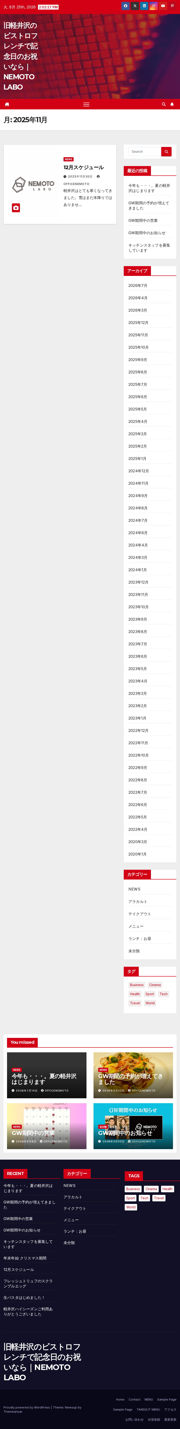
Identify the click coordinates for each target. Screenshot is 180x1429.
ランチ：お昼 (139, 938)
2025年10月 (138, 347)
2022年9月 (137, 767)
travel (135, 1003)
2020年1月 (137, 854)
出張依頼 (154, 1419)
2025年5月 (137, 409)
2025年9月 (137, 359)
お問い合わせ (134, 1419)
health (135, 994)
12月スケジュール (84, 167)
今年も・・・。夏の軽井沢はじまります (44, 1079)
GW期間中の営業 (143, 220)
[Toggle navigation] (86, 104)
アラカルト (137, 901)
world (150, 1003)
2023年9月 (137, 619)
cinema (155, 985)
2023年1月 (137, 718)
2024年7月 (138, 520)
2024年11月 (138, 483)
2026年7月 (137, 285)
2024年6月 (138, 532)
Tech (164, 994)
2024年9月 (138, 495)
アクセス (170, 1409)
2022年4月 (137, 829)
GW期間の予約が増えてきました (130, 1079)
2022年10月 (138, 755)
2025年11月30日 (81, 176)
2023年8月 (137, 631)
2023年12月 (138, 582)
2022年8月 (137, 780)
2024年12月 (138, 471)
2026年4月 (138, 298)
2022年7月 (137, 792)
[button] (164, 104)
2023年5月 (137, 668)
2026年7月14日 (27, 1090)
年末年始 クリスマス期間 (25, 1258)
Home (120, 1399)
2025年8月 (137, 372)
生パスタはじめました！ (24, 1297)
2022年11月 (138, 743)
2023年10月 (138, 607)
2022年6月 (137, 804)
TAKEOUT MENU (148, 1409)
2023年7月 (137, 644)
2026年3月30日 (114, 1141)
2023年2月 (137, 705)
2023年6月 (137, 656)
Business (137, 985)
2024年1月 (137, 569)
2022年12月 (138, 730)
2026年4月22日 (114, 1090)
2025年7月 (137, 384)
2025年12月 (138, 322)
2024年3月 (137, 557)
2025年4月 (137, 421)
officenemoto (57, 1090)
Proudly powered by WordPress (27, 1407)
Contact (134, 1399)
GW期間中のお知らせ (146, 232)
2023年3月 (137, 693)
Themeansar (13, 1411)
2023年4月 (137, 681)
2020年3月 (137, 841)
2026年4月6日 (27, 1141)
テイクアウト (139, 913)
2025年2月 (137, 446)
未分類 (134, 951)
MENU (149, 1399)
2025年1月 (137, 458)
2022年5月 (137, 817)
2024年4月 (138, 545)
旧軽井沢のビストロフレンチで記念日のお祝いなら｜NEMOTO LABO (21, 56)
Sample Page (166, 1399)
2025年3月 (137, 433)
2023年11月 (138, 594)
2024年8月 (138, 508)
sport (150, 994)
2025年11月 (138, 335)
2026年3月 (137, 310)
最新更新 (170, 1419)
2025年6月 (137, 396)
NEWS (68, 159)
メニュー (136, 926)
